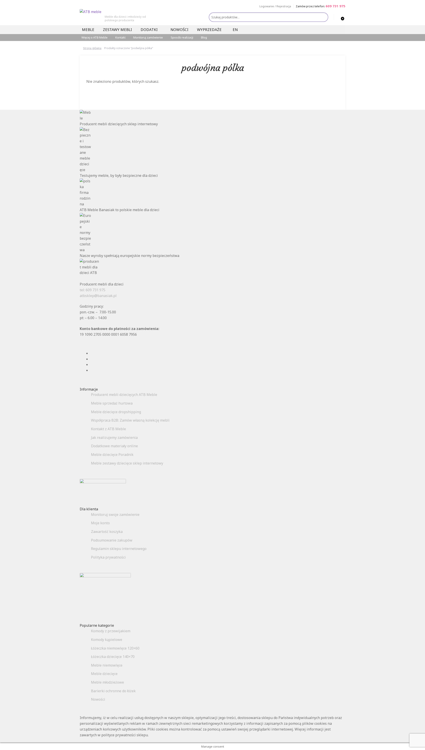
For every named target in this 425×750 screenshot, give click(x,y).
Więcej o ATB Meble (94, 37)
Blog (204, 37)
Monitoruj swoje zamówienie (115, 514)
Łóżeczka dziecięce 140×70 (113, 656)
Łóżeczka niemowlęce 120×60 (115, 648)
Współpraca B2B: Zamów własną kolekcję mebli (130, 420)
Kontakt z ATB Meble (108, 428)
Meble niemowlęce (106, 665)
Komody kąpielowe (106, 639)
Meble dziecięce (104, 673)
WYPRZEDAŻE (209, 29)
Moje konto (100, 523)
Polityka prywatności (108, 557)
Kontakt (120, 37)
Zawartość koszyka (107, 531)
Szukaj (323, 17)
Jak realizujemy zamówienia (114, 437)
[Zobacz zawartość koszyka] (338, 17)
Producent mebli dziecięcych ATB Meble (124, 394)
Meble (88, 29)
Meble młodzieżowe (107, 682)
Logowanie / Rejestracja (275, 6)
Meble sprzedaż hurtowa (112, 403)
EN (235, 29)
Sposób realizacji (182, 37)
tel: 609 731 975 (92, 289)
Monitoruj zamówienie (148, 37)
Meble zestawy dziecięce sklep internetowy (127, 463)
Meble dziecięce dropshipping (116, 411)
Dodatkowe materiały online (114, 445)
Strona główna (92, 48)
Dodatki (149, 29)
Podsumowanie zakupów (111, 540)
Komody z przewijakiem (110, 631)
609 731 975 (335, 6)
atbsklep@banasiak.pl (98, 295)
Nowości (179, 29)
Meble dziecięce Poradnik (112, 454)
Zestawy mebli (117, 29)
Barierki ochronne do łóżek (113, 690)
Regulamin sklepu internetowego (119, 548)
